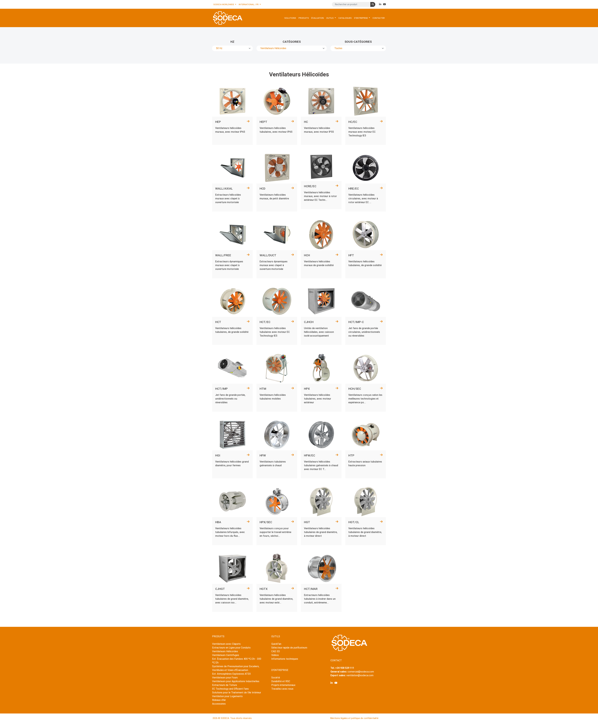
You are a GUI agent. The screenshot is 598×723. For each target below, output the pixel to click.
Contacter (379, 18)
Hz (232, 41)
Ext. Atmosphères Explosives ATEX (231, 673)
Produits (304, 18)
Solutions (290, 18)
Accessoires (219, 703)
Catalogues (345, 18)
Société (275, 677)
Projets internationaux (283, 685)
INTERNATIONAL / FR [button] (249, 4)
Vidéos (275, 655)
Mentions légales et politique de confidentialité (354, 718)
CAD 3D (275, 651)
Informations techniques (284, 658)
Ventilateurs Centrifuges (225, 655)
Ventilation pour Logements (227, 696)
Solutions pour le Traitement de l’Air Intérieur (236, 692)
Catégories (292, 41)
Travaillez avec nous (282, 688)
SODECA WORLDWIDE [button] (224, 4)
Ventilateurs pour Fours (225, 677)
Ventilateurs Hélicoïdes (225, 651)
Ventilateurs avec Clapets (226, 643)
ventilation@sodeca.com (359, 675)
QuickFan (276, 643)
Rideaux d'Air (219, 700)
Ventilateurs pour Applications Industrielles (235, 681)
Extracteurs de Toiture (224, 685)
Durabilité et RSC (280, 681)
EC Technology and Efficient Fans (230, 688)
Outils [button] (330, 18)
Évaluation (317, 18)
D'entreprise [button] (361, 18)
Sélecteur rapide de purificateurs (289, 647)
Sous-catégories (358, 41)
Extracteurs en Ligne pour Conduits (231, 647)
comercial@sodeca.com (361, 671)
